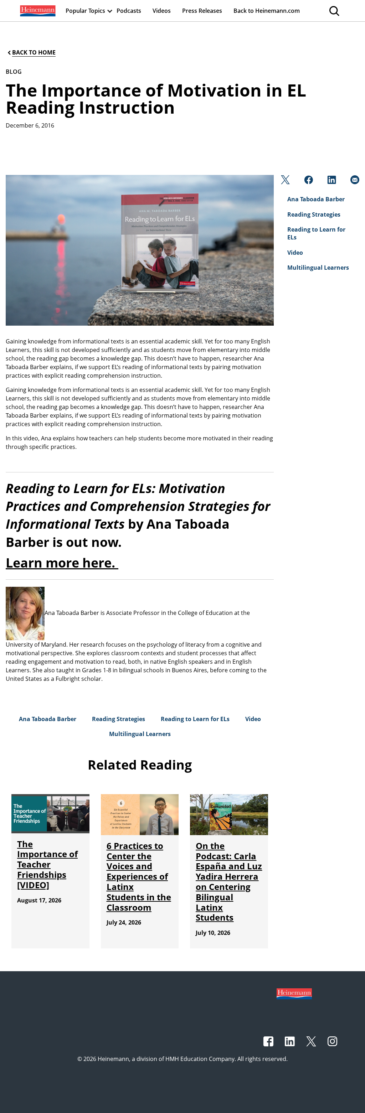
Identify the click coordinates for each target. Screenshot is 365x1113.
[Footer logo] (294, 993)
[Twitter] (284, 182)
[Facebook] (308, 182)
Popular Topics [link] (85, 11)
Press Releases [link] (202, 11)
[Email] (354, 182)
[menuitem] (37, 10)
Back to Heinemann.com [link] (266, 11)
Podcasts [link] (129, 11)
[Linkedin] (331, 182)
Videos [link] (162, 11)
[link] (37, 10)
